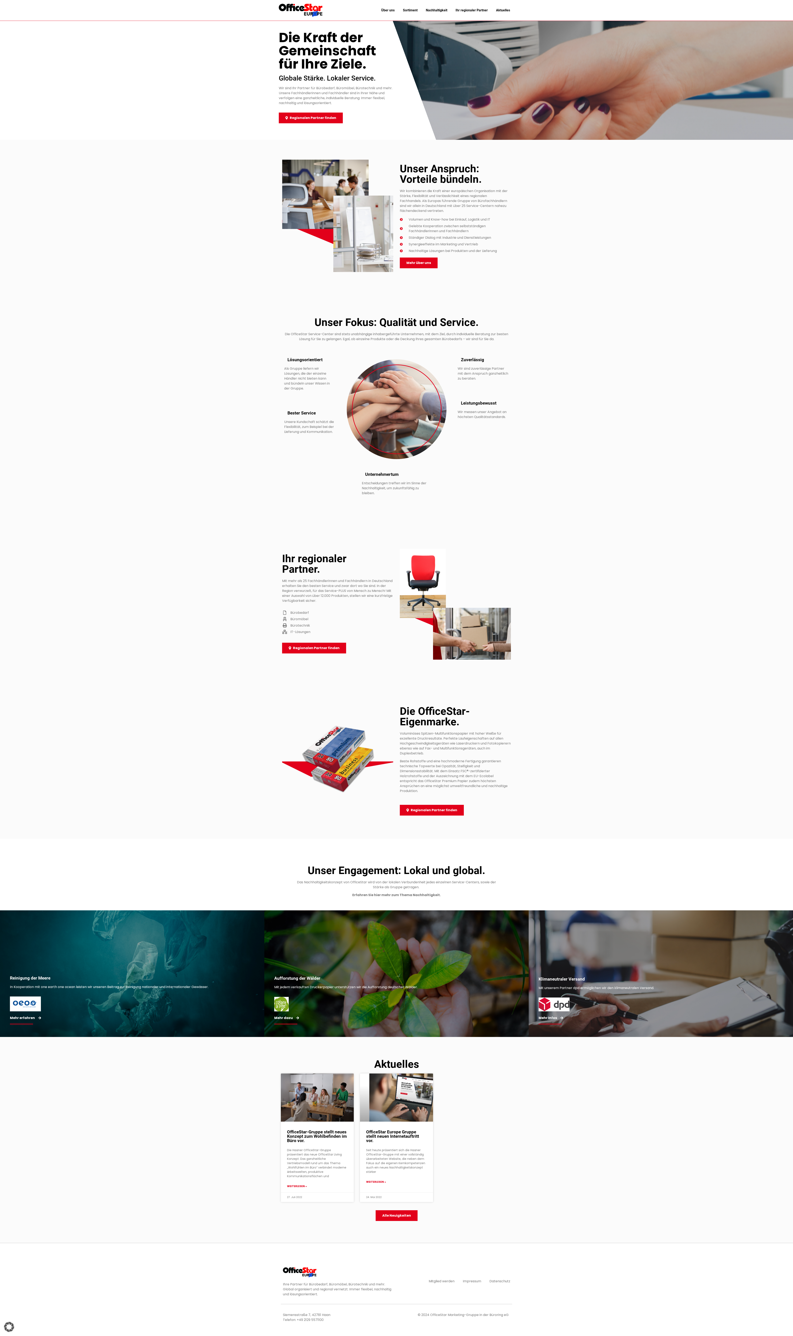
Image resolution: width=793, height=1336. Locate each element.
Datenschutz (499, 1281)
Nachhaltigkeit (436, 10)
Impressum (472, 1281)
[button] (9, 1327)
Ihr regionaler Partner (472, 10)
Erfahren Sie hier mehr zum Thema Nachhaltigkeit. (396, 895)
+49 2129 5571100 (310, 1319)
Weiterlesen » (297, 1186)
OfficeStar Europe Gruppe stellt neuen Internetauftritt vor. (392, 1136)
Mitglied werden (442, 1281)
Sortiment (410, 10)
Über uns (388, 10)
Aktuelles (503, 10)
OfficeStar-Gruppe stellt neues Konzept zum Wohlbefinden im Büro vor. (317, 1136)
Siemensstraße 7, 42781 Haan (306, 1314)
